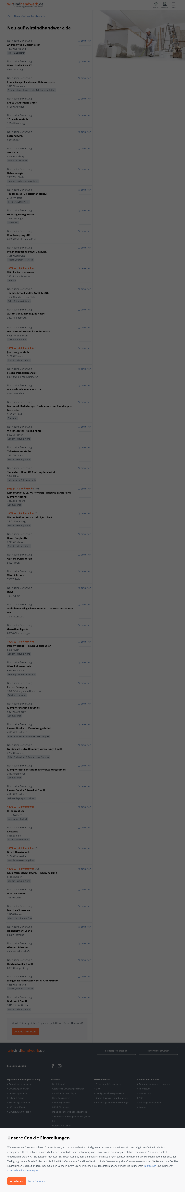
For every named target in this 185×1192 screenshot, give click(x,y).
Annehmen (16, 1181)
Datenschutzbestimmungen (22, 1170)
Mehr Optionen (36, 1181)
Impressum (150, 1165)
